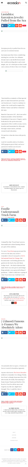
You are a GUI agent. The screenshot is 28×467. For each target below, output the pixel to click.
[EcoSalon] (14, 2)
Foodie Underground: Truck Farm (10, 212)
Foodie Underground (10, 287)
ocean (8, 159)
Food (2, 206)
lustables (4, 159)
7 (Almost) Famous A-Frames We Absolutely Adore (12, 324)
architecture (12, 401)
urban (17, 287)
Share (5, 25)
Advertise (14, 435)
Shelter (3, 319)
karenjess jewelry (20, 158)
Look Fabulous (5, 12)
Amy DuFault (11, 23)
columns (13, 287)
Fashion (13, 158)
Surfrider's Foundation (14, 160)
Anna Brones (11, 217)
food (20, 287)
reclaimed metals (15, 159)
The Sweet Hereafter (20, 372)
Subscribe (14, 437)
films (17, 287)
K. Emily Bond (11, 330)
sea (6, 160)
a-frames (6, 401)
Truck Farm (10, 251)
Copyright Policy (14, 440)
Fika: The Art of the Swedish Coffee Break (16, 298)
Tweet (12, 25)
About (14, 432)
